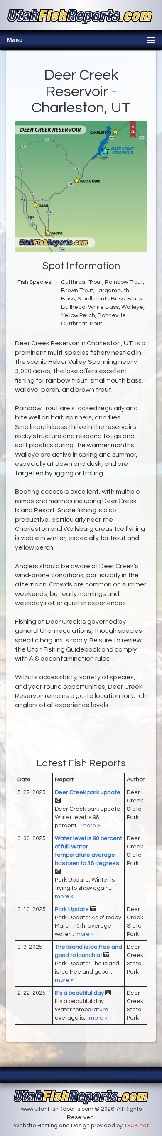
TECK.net (136, 1126)
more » (90, 825)
